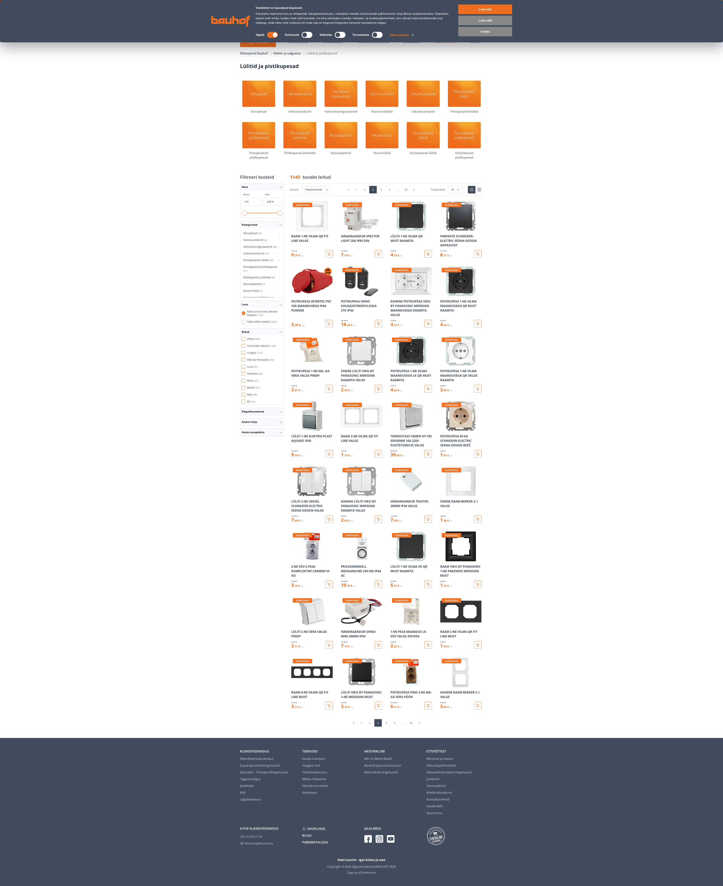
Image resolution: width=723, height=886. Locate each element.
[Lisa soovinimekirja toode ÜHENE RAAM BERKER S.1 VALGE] (443, 493)
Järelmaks (247, 786)
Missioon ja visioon (439, 759)
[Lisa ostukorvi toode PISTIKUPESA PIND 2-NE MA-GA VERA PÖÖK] (428, 705)
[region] (386, 455)
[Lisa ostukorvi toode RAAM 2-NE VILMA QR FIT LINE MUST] (477, 645)
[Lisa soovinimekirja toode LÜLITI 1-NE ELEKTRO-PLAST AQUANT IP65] (294, 428)
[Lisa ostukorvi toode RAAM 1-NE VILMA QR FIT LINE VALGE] (329, 254)
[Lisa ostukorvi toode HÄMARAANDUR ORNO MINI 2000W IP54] (378, 645)
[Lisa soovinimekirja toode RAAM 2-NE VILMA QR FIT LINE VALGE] (344, 428)
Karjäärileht (434, 806)
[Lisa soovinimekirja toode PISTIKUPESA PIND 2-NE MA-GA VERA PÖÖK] (393, 684)
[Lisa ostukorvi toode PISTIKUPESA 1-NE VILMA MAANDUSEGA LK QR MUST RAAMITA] (428, 389)
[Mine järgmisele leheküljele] (414, 189)
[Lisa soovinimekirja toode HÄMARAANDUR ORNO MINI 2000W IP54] (344, 623)
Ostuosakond (435, 786)
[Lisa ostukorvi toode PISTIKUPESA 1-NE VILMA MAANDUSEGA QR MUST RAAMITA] (477, 323)
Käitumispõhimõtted (441, 765)
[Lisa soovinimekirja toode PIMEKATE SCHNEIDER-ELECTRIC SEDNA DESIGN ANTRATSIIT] (443, 228)
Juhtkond (432, 779)
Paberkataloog (315, 842)
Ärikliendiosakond (439, 793)
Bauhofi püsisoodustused (382, 765)
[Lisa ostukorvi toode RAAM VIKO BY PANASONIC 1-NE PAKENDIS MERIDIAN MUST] (477, 584)
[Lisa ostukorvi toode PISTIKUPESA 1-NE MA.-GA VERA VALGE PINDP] (329, 389)
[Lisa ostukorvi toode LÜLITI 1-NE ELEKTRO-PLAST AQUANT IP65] (329, 454)
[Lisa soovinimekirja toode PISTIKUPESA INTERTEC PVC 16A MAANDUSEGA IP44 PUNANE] (294, 293)
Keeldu (485, 31)
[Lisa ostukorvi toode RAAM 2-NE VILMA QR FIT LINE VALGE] (378, 454)
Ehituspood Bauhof (254, 53)
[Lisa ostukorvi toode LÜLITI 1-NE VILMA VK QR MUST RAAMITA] (428, 584)
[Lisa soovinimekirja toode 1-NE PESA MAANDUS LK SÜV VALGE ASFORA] (393, 623)
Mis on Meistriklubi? (378, 759)
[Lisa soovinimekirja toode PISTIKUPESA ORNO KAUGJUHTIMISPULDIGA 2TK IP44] (344, 293)
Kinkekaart (309, 793)
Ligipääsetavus (250, 799)
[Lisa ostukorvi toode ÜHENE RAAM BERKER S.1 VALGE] (477, 519)
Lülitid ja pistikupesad (321, 53)
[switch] (307, 35)
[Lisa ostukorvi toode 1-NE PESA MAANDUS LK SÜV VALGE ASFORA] (428, 645)
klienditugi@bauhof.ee (259, 843)
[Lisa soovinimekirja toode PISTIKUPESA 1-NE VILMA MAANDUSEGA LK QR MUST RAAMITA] (393, 363)
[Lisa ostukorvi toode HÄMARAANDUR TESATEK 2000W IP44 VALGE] (428, 519)
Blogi (307, 835)
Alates (246, 194)
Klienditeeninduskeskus (257, 759)
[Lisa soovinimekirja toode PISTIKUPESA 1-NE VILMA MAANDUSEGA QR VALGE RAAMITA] (443, 363)
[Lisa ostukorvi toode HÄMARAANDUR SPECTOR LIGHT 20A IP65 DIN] (378, 254)
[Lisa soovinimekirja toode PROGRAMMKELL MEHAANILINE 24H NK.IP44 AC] (344, 558)
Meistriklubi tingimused (381, 772)
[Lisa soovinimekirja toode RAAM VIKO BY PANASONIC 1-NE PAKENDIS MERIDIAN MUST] (443, 558)
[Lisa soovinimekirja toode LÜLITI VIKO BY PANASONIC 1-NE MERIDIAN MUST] (344, 684)
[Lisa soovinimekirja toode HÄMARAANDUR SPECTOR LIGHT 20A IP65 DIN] (344, 228)
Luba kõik (485, 9)
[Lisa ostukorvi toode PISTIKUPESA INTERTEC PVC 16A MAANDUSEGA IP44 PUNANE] (329, 323)
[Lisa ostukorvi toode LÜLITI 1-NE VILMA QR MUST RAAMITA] (428, 254)
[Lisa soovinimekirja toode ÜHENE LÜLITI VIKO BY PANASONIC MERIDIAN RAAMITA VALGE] (344, 363)
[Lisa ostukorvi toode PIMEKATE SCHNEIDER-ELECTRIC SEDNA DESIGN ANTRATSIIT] (477, 254)
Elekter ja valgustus (287, 53)
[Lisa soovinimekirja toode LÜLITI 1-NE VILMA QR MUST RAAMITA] (393, 228)
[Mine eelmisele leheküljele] (348, 189)
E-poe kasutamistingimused (259, 765)
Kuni (267, 194)
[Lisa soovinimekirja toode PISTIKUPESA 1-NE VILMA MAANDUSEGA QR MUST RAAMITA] (443, 293)
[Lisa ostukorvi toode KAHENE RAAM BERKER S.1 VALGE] (477, 705)
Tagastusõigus (250, 779)
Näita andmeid (399, 35)
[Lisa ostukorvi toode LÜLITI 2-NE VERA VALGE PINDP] (329, 645)
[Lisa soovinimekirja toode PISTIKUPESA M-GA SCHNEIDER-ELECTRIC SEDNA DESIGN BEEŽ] (443, 428)
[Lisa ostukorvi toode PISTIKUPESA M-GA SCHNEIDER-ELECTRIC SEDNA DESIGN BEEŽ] (477, 454)
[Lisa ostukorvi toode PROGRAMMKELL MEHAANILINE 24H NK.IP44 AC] (378, 584)
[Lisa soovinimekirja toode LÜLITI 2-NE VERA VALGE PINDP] (294, 623)
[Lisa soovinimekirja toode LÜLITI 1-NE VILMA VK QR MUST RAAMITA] (393, 558)
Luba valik (485, 20)
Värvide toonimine (315, 786)
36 (406, 189)
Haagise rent (311, 765)
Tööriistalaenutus (314, 772)
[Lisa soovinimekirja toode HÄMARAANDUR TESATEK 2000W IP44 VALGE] (393, 493)
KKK (243, 793)
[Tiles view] (471, 189)
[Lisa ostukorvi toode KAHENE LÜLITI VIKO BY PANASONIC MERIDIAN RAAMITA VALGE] (378, 519)
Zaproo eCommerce (361, 873)
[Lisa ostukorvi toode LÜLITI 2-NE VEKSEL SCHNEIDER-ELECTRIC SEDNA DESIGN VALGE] (329, 519)
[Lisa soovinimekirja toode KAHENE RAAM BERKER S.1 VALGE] (443, 684)
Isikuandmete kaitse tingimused (448, 772)
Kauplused (316, 829)
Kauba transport (314, 759)
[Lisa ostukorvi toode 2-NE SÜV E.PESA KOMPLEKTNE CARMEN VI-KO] (329, 584)
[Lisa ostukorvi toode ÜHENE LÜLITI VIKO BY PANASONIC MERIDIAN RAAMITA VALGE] (378, 389)
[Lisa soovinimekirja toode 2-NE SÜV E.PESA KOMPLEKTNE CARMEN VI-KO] (294, 558)
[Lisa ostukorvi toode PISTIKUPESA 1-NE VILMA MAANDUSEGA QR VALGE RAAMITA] (477, 389)
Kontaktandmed (437, 799)
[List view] (479, 189)
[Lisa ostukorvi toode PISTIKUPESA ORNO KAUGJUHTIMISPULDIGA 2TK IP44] (378, 323)
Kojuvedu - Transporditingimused (264, 772)
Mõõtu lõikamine (314, 779)
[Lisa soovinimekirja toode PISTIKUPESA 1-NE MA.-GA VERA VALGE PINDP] (294, 363)
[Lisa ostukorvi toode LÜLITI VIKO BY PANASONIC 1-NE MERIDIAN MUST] (378, 705)
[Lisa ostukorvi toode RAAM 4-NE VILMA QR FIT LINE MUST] (329, 705)
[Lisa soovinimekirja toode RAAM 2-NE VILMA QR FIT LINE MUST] (443, 623)
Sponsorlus (434, 813)
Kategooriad (250, 224)
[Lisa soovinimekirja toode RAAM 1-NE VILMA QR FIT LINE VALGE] (294, 228)
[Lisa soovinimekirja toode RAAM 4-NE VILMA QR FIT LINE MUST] (294, 684)
